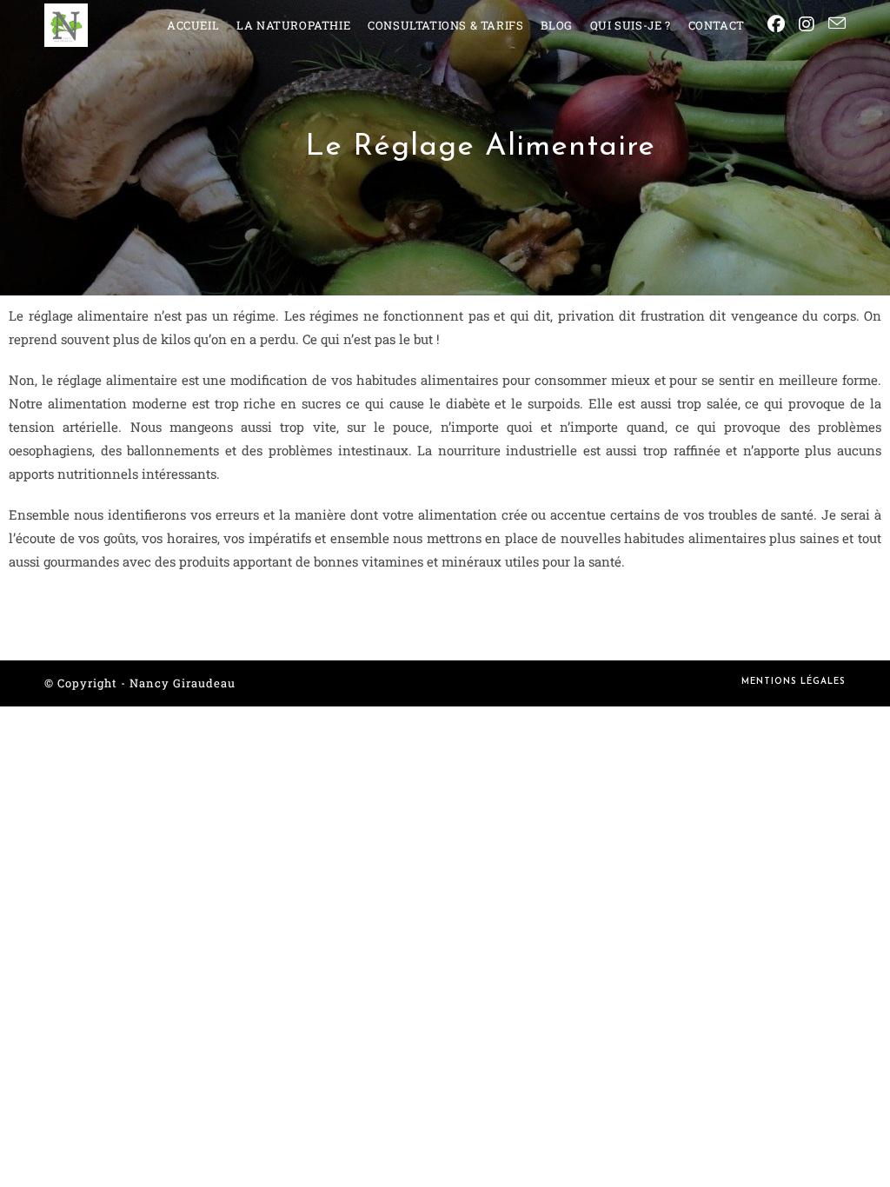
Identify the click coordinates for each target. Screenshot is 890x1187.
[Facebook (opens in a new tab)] (776, 24)
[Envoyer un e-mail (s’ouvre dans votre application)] (837, 23)
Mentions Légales (793, 681)
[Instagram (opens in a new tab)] (806, 24)
